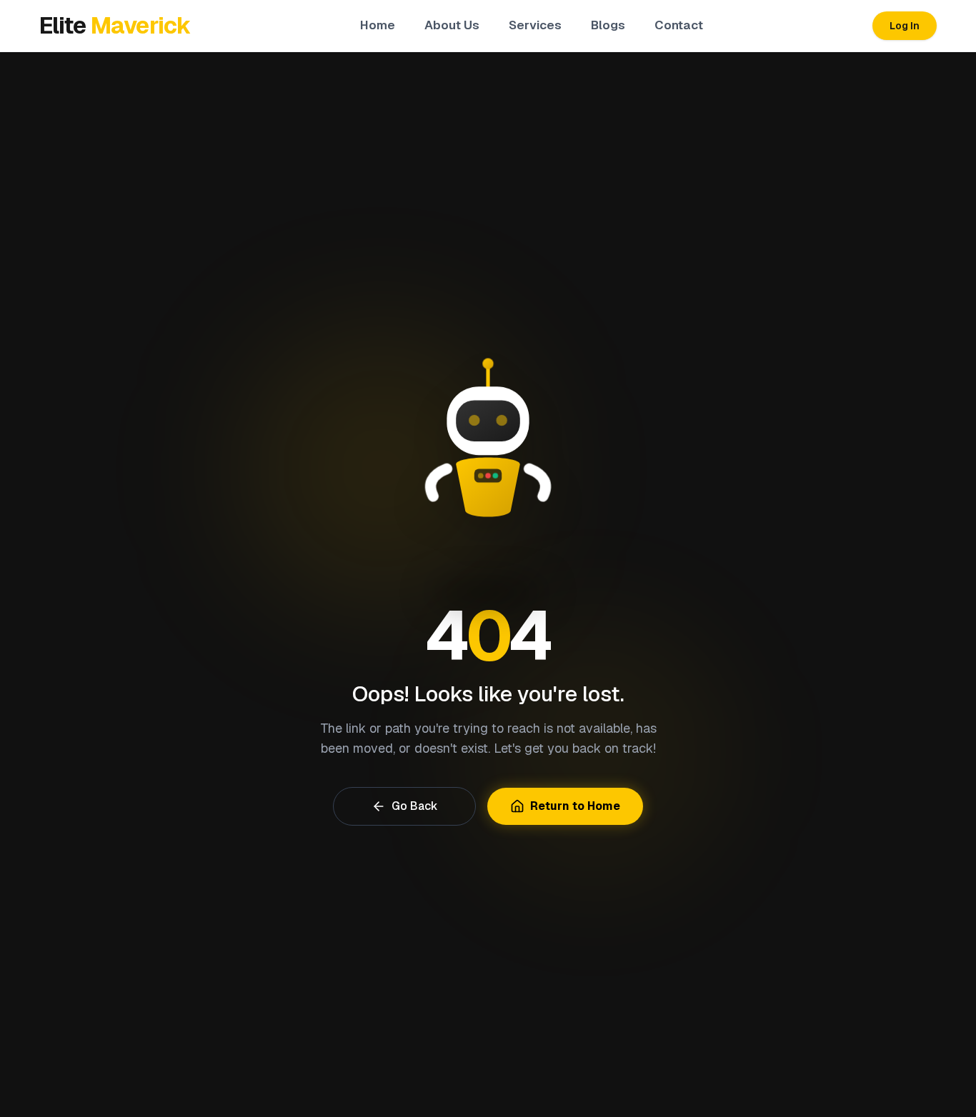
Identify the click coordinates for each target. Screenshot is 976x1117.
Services (535, 25)
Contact (678, 25)
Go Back (415, 805)
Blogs (608, 25)
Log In (905, 25)
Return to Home (575, 805)
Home (377, 25)
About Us (451, 25)
